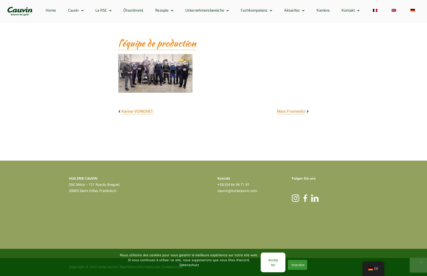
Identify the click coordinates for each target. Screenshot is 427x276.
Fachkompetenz (254, 10)
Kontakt (348, 10)
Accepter (273, 262)
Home (51, 10)
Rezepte (162, 10)
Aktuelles (292, 10)
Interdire (298, 265)
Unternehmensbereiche (204, 10)
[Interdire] (420, 262)
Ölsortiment (133, 10)
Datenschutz (189, 265)
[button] (75, 10)
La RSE (101, 10)
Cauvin (73, 10)
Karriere (323, 10)
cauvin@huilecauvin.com (237, 190)
